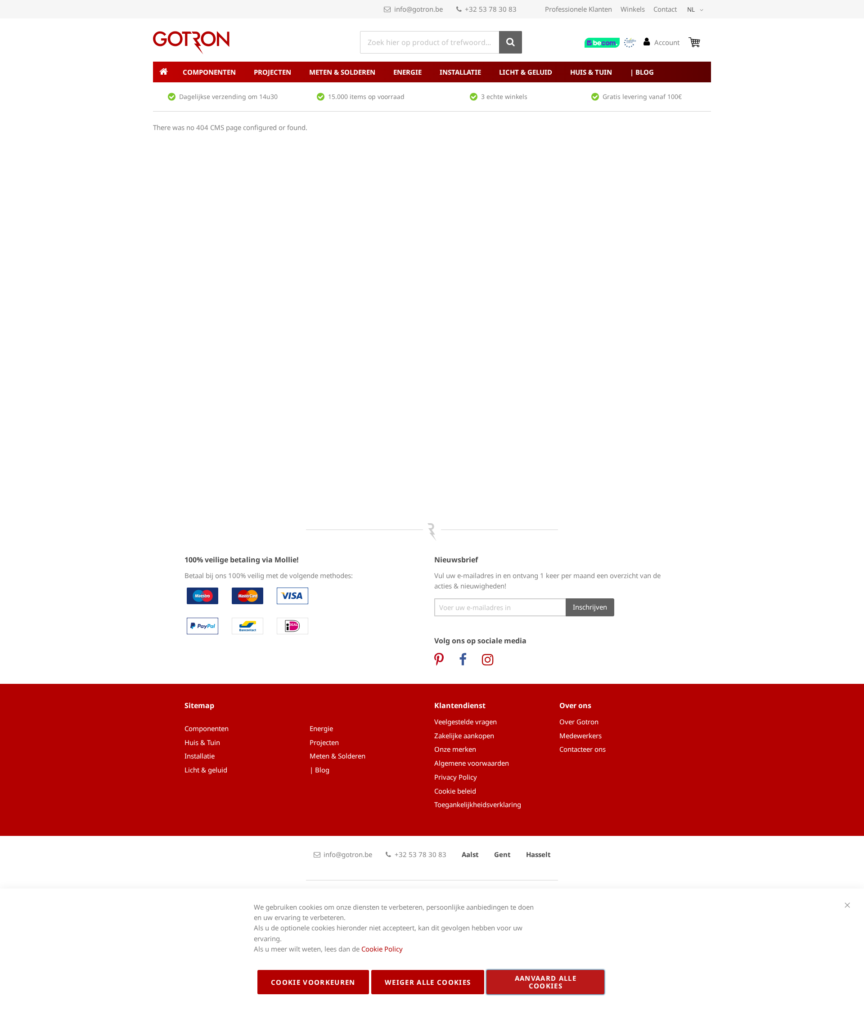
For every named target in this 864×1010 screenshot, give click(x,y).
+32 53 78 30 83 (491, 8)
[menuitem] (209, 72)
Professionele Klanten (578, 8)
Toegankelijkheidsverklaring (477, 804)
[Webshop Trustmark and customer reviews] (610, 43)
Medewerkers (580, 735)
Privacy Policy (455, 776)
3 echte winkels (504, 96)
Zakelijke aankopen (464, 735)
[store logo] (191, 42)
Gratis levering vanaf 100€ (642, 96)
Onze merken (455, 749)
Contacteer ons (582, 749)
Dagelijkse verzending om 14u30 (228, 96)
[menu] (432, 72)
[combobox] (441, 42)
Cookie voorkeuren (313, 982)
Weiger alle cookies (428, 982)
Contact (665, 8)
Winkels (633, 8)
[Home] (163, 72)
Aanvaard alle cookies (546, 982)
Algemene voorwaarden (471, 763)
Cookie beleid (455, 790)
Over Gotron (578, 721)
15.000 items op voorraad (366, 96)
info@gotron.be (418, 8)
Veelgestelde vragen (465, 721)
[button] (696, 10)
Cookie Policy (382, 948)
